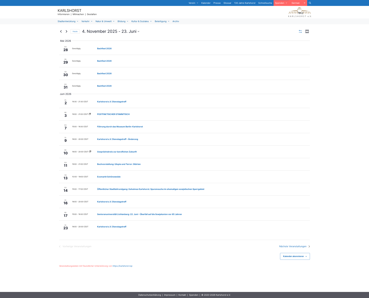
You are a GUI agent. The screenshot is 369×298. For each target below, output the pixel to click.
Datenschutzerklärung (149, 295)
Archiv (176, 21)
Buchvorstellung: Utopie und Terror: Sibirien (119, 164)
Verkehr (85, 21)
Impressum (169, 295)
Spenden (193, 295)
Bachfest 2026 (104, 48)
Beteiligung (160, 21)
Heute (75, 31)
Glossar (227, 3)
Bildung (121, 21)
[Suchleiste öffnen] (310, 3)
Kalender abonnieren (293, 256)
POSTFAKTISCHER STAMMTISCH (113, 114)
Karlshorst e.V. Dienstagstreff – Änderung (117, 139)
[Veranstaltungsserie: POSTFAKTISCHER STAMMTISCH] (90, 114)
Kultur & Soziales (140, 21)
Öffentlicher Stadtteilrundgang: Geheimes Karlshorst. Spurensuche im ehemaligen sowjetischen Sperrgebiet (150, 189)
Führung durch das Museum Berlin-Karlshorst (120, 126)
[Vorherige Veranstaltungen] (61, 31)
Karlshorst (69, 10)
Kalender (206, 3)
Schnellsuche (265, 3)
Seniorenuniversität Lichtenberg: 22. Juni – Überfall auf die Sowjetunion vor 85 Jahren (139, 214)
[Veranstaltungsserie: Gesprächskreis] (90, 152)
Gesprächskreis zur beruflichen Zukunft (117, 151)
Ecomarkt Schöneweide (109, 176)
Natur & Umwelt (104, 21)
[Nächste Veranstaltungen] (66, 31)
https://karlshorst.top (122, 266)
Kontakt (182, 295)
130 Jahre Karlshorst (244, 3)
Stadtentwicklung (66, 21)
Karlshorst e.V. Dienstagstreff (111, 101)
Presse (217, 3)
